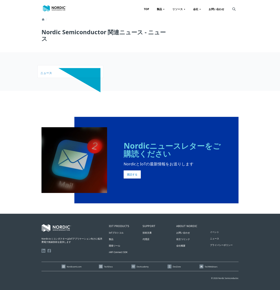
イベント (214, 232)
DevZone (177, 266)
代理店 (146, 239)
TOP (146, 9)
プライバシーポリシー (221, 245)
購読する (132, 174)
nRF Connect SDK (118, 252)
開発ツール (114, 245)
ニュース (214, 238)
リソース (177, 9)
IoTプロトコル (116, 232)
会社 (195, 9)
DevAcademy (143, 266)
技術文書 (147, 232)
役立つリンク (183, 239)
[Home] (43, 19)
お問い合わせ (216, 9)
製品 (159, 9)
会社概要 (180, 245)
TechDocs (108, 266)
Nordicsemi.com (74, 266)
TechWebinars (211, 266)
